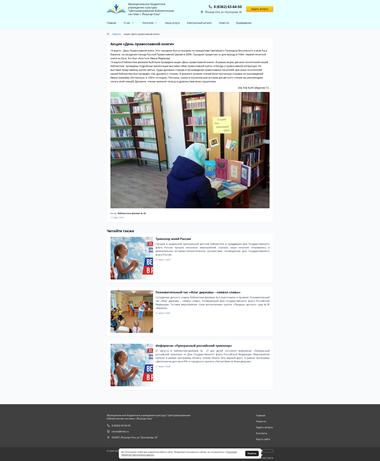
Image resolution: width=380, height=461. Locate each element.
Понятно (252, 453)
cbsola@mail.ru (120, 431)
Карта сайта (263, 439)
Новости (224, 22)
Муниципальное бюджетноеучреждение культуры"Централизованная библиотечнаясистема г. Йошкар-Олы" (151, 9)
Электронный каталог (199, 22)
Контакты (261, 433)
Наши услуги (172, 22)
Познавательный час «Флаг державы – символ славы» (198, 292)
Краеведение (243, 22)
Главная (111, 22)
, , (134, 437)
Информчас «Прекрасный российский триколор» (194, 346)
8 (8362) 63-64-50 (121, 425)
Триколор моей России (173, 239)
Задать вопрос (259, 9)
